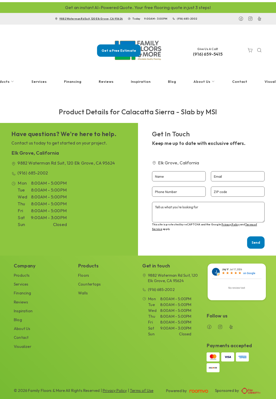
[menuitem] (39, 81)
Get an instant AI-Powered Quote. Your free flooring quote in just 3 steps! (138, 7)
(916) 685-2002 (187, 18)
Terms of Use (141, 390)
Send (256, 242)
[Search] (259, 50)
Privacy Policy (230, 224)
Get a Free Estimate (119, 50)
